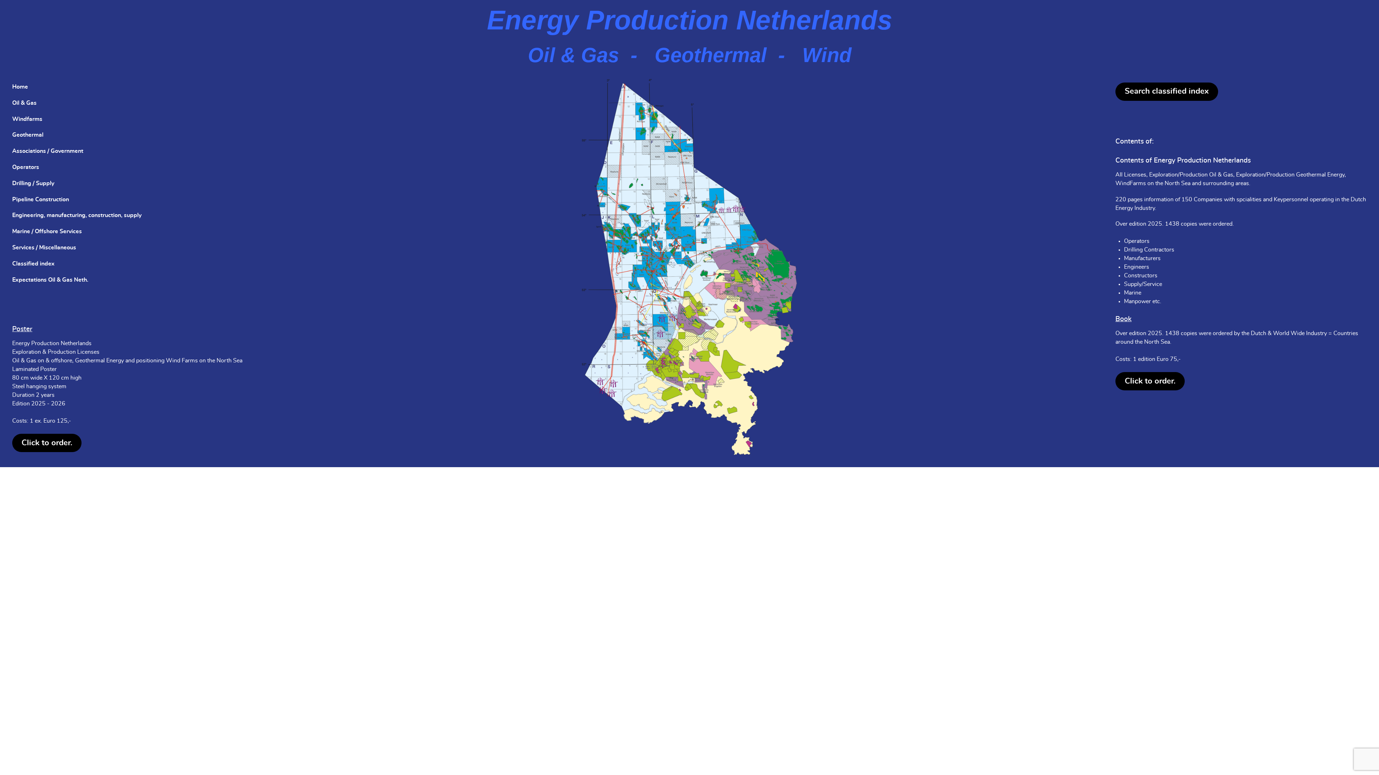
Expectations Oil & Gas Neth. (50, 280)
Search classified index (1167, 91)
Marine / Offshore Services (47, 231)
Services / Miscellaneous (44, 247)
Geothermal (27, 135)
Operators (25, 167)
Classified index (33, 264)
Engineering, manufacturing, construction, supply (76, 215)
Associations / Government (47, 151)
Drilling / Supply (33, 183)
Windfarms (27, 119)
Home (20, 87)
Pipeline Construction (40, 199)
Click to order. (47, 443)
